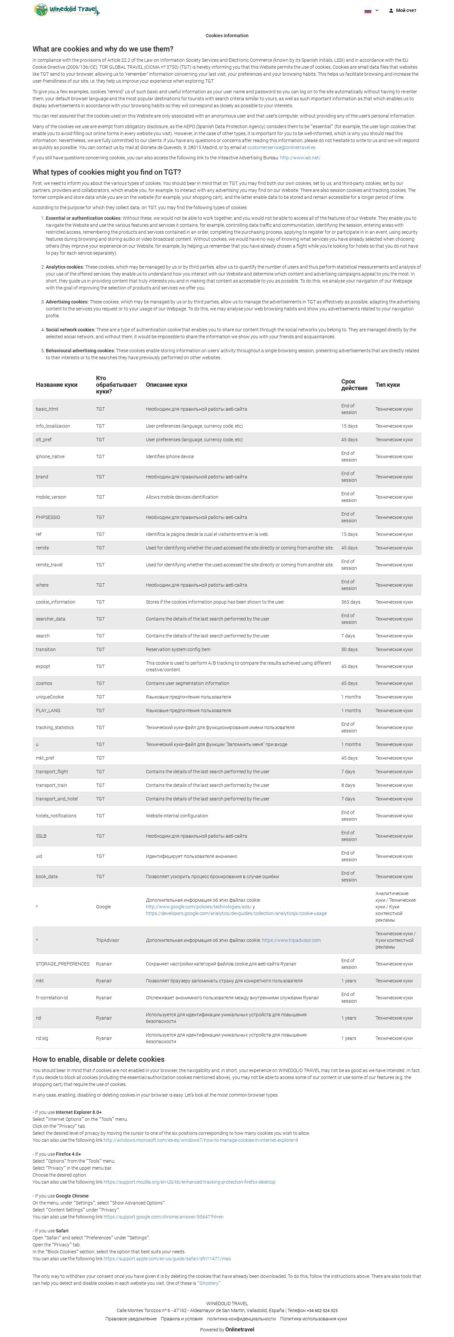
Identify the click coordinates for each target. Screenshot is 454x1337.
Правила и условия (182, 1318)
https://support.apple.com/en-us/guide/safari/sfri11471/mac (167, 1258)
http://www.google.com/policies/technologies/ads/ (199, 906)
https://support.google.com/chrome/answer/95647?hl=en (164, 1216)
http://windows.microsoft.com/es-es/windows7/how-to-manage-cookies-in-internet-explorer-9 (201, 1140)
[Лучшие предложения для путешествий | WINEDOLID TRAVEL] (67, 10)
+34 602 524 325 (322, 1310)
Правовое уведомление (131, 1318)
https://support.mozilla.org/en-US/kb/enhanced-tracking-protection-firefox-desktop (190, 1182)
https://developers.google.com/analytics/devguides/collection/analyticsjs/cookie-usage (236, 913)
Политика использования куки (313, 1318)
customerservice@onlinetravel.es (281, 147)
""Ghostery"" (209, 1283)
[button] (371, 10)
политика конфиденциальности (241, 1318)
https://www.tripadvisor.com (291, 940)
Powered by (227, 1329)
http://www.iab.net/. (301, 157)
